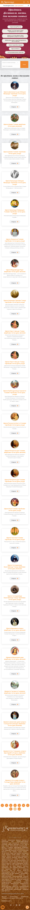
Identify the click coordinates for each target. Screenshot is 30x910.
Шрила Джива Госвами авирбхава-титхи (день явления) (15, 125)
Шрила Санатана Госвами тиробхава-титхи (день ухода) (15, 538)
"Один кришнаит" (19, 5)
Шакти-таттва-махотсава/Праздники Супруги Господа (15, 36)
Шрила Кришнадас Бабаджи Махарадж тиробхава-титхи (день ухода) (15, 182)
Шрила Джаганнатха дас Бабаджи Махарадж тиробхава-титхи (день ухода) (15, 93)
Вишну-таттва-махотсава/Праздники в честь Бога (15, 31)
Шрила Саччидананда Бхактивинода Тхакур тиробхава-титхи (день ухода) (15, 597)
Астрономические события (15, 52)
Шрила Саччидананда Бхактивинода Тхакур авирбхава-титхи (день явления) (15, 567)
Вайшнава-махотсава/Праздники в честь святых (15, 40)
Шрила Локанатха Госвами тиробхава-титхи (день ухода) (15, 240)
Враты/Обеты (16, 48)
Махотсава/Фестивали (15, 45)
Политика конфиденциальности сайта (13, 893)
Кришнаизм (9, 2)
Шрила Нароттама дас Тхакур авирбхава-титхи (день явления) (14, 332)
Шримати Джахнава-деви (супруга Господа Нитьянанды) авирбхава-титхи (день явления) (15, 723)
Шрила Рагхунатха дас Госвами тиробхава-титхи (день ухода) (15, 480)
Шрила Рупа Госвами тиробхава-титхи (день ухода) (14, 509)
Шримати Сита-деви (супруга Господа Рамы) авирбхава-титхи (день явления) (14, 782)
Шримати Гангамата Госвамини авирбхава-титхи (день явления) (14, 692)
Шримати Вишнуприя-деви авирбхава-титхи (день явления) (14, 658)
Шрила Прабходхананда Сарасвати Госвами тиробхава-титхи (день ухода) (14, 392)
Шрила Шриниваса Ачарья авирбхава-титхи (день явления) (14, 629)
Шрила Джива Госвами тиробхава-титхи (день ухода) (15, 152)
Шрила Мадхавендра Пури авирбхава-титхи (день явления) (14, 270)
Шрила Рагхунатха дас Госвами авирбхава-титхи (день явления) (14, 451)
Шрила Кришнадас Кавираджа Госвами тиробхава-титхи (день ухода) (14, 211)
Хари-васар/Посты (15, 27)
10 (19, 809)
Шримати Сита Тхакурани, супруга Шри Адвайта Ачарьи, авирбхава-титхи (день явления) (15, 753)
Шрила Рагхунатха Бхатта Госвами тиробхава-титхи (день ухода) (14, 424)
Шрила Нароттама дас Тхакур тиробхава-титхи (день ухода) (15, 362)
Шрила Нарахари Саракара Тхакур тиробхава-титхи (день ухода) (15, 301)
